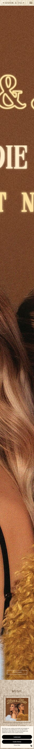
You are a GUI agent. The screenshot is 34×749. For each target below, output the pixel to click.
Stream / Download (17, 710)
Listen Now (17, 672)
